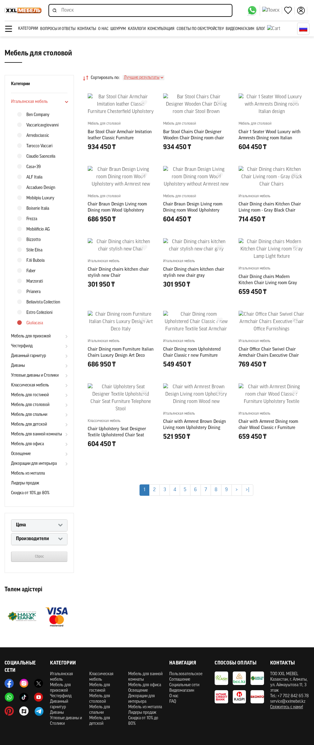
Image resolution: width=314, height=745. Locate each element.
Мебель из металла (28, 473)
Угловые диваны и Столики (35, 375)
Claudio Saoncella (40, 156)
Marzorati (34, 281)
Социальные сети (184, 685)
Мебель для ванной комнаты (36, 434)
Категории (28, 29)
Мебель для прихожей (31, 336)
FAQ (172, 701)
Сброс (39, 557)
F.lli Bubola (35, 260)
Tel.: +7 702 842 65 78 (289, 696)
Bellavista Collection (43, 302)
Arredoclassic (37, 136)
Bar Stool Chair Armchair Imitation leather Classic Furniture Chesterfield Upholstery (120, 138)
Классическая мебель (30, 385)
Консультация (160, 29)
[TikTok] (24, 697)
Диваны (18, 365)
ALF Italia (34, 177)
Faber (31, 271)
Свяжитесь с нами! (286, 707)
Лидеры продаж (25, 483)
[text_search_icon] (272, 10)
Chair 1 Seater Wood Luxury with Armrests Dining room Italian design (270, 138)
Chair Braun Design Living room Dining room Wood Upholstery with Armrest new (117, 210)
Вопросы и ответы (57, 29)
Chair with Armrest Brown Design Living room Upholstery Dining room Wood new (194, 428)
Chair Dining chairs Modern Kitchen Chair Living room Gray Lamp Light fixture (268, 283)
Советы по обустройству (200, 29)
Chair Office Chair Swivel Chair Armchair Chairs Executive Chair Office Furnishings (269, 355)
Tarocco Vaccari (39, 146)
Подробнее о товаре (120, 471)
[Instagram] (24, 683)
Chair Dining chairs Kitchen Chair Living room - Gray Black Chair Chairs (270, 210)
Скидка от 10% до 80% (30, 493)
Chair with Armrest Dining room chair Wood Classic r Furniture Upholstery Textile (268, 428)
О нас (103, 29)
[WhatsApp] (253, 10)
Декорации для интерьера (34, 463)
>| (247, 489)
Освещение (21, 454)
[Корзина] (280, 28)
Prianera (33, 292)
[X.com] (38, 683)
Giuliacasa (34, 323)
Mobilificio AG (38, 229)
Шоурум (118, 29)
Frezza (31, 219)
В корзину (120, 160)
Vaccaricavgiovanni (42, 125)
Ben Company (37, 115)
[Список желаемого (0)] (289, 10)
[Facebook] (9, 683)
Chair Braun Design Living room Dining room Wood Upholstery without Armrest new (192, 210)
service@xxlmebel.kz (287, 701)
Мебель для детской (29, 424)
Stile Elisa (34, 250)
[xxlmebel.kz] (23, 10)
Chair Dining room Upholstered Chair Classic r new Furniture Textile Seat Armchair (192, 355)
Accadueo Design (40, 188)
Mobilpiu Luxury (40, 198)
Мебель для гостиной (30, 395)
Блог (260, 29)
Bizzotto (33, 240)
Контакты (86, 29)
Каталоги (137, 29)
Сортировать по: (105, 78)
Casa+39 (33, 167)
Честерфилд (22, 346)
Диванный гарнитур (28, 356)
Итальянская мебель (29, 102)
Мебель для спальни (29, 414)
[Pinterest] (9, 711)
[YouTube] (38, 697)
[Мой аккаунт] (302, 10)
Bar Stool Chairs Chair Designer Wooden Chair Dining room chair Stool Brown (193, 138)
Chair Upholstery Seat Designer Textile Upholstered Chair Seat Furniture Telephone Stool (117, 435)
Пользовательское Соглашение (185, 677)
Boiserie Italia (37, 208)
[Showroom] (24, 711)
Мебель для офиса (27, 444)
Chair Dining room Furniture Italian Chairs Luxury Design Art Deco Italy (121, 355)
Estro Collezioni (39, 312)
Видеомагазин (240, 29)
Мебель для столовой (30, 405)
